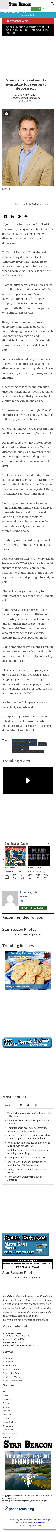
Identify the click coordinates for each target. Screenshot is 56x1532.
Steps (40, 752)
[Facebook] (5, 217)
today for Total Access (30, 1515)
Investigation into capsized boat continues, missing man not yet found (29, 1144)
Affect (25, 748)
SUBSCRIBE (36, 9)
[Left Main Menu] (4, 4)
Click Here (38, 1522)
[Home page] (20, 3)
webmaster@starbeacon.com (25, 1345)
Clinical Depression (21, 744)
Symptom (17, 748)
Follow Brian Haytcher (34, 908)
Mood (33, 744)
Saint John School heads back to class (26, 1157)
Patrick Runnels (19, 740)
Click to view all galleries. (28, 934)
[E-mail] (26, 217)
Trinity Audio (31, 204)
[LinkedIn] (12, 217)
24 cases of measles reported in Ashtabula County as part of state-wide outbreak (28, 1137)
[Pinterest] (19, 217)
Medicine (32, 740)
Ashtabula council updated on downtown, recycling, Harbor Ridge (28, 1152)
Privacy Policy (11, 1498)
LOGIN (45, 9)
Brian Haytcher (29, 892)
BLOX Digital (43, 1501)
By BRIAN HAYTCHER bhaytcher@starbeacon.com (25, 96)
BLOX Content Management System (23, 1501)
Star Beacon (18, 1496)
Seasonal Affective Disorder (24, 752)
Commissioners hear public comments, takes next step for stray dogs (27, 1129)
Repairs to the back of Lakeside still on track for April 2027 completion (26, 1163)
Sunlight (42, 744)
